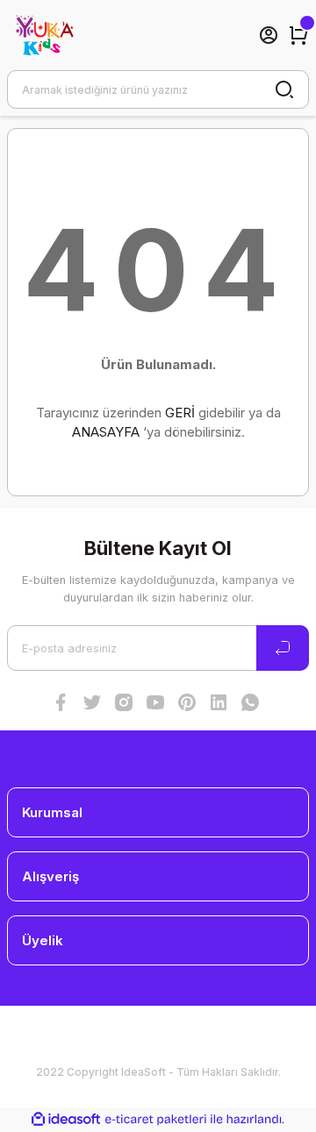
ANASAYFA (106, 432)
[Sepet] (298, 35)
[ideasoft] (66, 1120)
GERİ (180, 412)
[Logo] (43, 35)
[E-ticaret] (155, 1119)
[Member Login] (268, 35)
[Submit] (282, 648)
